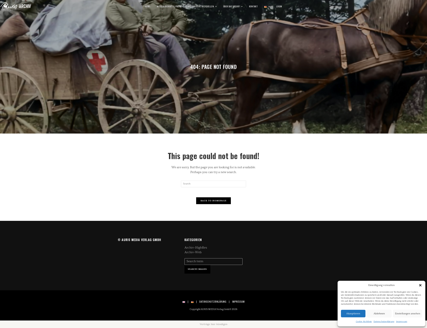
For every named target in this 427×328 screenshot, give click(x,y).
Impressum (401, 321)
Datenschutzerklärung (383, 321)
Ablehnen (379, 313)
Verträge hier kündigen (213, 324)
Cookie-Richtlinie (364, 321)
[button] (420, 285)
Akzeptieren (353, 313)
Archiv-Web (193, 252)
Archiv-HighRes (195, 247)
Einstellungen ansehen (407, 313)
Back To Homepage (213, 200)
